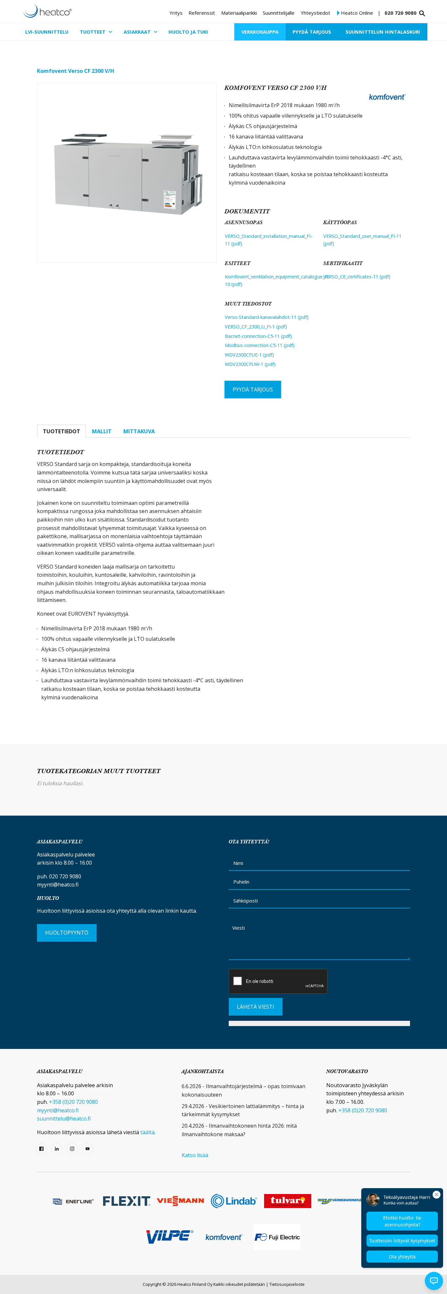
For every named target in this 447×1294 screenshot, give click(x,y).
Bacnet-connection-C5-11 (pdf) (258, 336)
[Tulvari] (287, 1201)
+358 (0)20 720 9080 (73, 1101)
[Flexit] (126, 1201)
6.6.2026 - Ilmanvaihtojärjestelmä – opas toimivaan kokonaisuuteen (243, 1090)
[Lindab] (234, 1201)
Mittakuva (139, 431)
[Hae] (422, 13)
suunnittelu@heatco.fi (64, 1118)
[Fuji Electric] (277, 1237)
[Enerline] (73, 1201)
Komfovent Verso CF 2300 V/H (75, 71)
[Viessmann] (180, 1201)
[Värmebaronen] (341, 1201)
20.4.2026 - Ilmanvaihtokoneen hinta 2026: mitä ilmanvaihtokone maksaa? (239, 1130)
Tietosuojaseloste (287, 1284)
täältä (147, 1132)
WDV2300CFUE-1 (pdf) (249, 355)
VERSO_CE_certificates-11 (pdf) (356, 277)
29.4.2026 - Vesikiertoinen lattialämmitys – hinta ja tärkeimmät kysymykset (243, 1110)
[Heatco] (47, 11)
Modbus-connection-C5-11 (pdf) (260, 345)
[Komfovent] (223, 1237)
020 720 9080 (400, 12)
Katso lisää (195, 1155)
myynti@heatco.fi (58, 884)
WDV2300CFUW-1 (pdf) (250, 364)
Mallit (102, 431)
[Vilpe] (169, 1237)
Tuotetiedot (61, 431)
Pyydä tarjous (253, 389)
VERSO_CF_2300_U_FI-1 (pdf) (256, 327)
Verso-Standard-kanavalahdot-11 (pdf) (267, 317)
